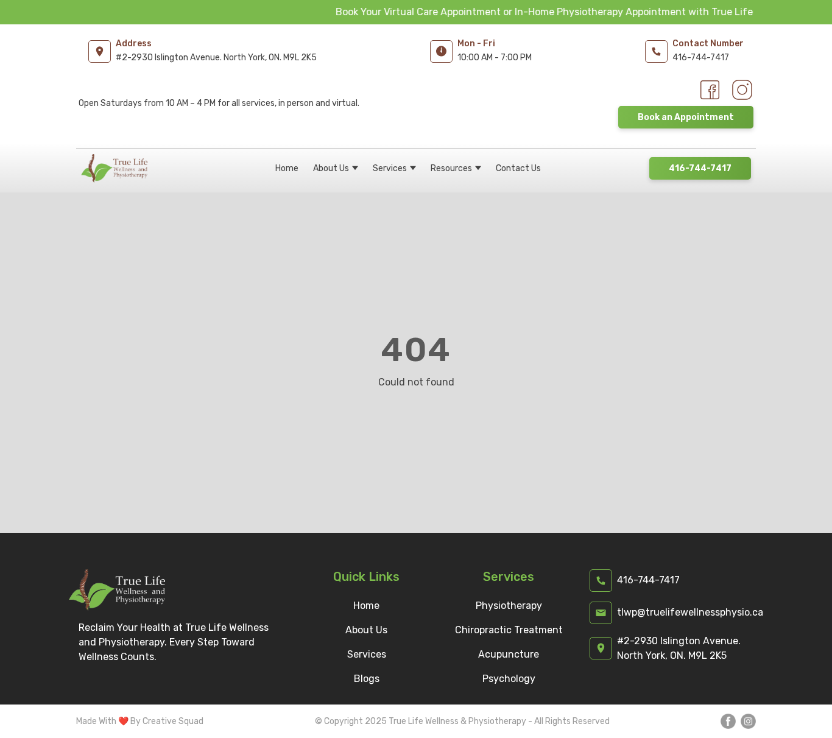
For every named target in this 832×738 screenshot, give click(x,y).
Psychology (508, 678)
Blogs (366, 678)
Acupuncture (508, 654)
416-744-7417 (700, 168)
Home (286, 168)
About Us (331, 168)
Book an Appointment (686, 117)
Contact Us (518, 168)
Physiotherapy (509, 605)
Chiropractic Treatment (509, 630)
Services (390, 168)
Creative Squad (173, 721)
